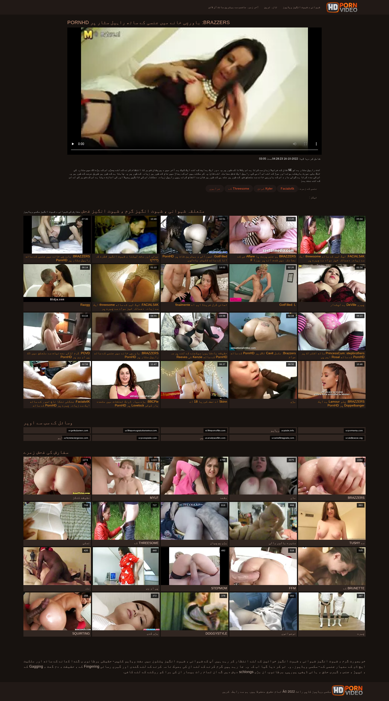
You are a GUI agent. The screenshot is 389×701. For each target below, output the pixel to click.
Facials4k (287, 188)
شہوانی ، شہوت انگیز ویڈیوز (301, 7)
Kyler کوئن (265, 188)
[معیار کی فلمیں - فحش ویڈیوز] (343, 7)
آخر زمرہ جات (250, 7)
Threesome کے (238, 188)
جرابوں (214, 188)
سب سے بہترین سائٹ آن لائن (225, 7)
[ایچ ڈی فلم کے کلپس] (347, 690)
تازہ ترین (270, 7)
